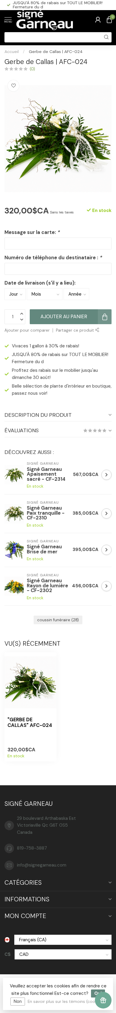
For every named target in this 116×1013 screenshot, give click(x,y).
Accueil (11, 51)
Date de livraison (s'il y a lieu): (40, 283)
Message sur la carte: (31, 232)
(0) (32, 68)
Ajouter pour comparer (27, 330)
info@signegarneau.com (41, 865)
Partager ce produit (75, 330)
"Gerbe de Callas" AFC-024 (29, 723)
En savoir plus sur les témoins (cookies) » (67, 1001)
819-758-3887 (32, 848)
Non (18, 1001)
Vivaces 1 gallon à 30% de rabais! (45, 346)
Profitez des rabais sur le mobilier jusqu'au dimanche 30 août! (54, 5)
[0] (109, 20)
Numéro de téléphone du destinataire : (53, 258)
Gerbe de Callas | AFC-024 (56, 51)
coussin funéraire (58, 619)
